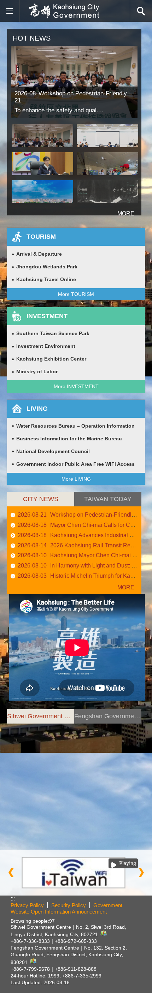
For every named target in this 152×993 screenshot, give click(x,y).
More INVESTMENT (76, 386)
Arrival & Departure (39, 254)
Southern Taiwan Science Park (52, 333)
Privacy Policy (27, 905)
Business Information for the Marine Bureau (69, 438)
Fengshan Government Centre (107, 716)
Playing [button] (127, 863)
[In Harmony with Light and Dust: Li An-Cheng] (107, 191)
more (117, 210)
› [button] (141, 872)
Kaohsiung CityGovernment (64, 11)
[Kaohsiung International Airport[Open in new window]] (76, 872)
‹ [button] (10, 872)
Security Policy (68, 905)
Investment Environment (45, 346)
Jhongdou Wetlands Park (46, 266)
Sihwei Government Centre (40, 716)
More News (122, 587)
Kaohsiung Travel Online (46, 279)
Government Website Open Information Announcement (66, 908)
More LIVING (76, 479)
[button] (9, 11)
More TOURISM (76, 294)
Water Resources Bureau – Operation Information (75, 426)
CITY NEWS (40, 499)
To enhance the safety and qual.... (59, 110)
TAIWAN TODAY (107, 499)
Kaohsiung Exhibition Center (51, 359)
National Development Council (53, 451)
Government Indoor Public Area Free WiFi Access (75, 464)
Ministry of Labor (37, 371)
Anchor (16, 727)
